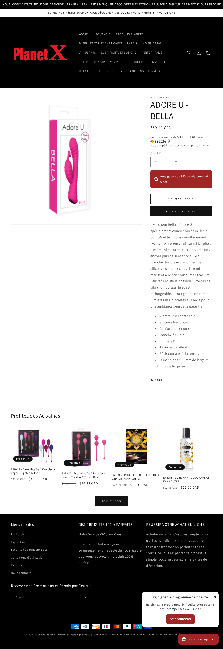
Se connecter (180, 619)
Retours (16, 565)
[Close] (215, 597)
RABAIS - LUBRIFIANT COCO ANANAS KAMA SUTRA (186, 479)
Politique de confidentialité (164, 634)
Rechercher (19, 534)
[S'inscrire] (84, 598)
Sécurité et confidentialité (29, 550)
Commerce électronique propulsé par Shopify (81, 634)
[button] (110, 71)
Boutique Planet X (45, 634)
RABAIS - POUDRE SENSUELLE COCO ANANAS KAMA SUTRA (135, 477)
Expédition (18, 542)
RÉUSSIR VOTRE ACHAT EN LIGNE (175, 524)
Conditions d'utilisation (27, 557)
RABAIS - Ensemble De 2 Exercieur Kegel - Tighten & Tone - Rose (83, 475)
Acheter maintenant (181, 211)
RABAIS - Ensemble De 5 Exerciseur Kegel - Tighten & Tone (33, 471)
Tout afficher (112, 501)
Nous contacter (21, 573)
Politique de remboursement (128, 634)
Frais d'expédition (161, 145)
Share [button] (159, 380)
